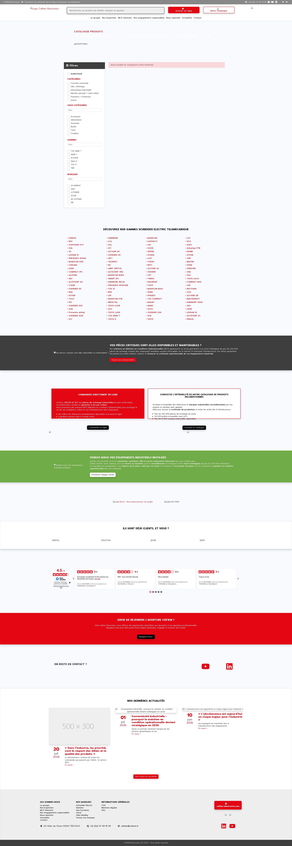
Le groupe (95, 17)
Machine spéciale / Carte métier (85, 93)
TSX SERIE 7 (76, 151)
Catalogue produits (93, 46)
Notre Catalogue (218, 10)
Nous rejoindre (173, 17)
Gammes (71, 140)
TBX (72, 168)
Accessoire (75, 116)
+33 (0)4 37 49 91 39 (257, 2)
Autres (74, 100)
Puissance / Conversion (81, 97)
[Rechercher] (162, 10)
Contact (198, 17)
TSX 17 (74, 164)
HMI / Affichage (78, 86)
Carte (73, 130)
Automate (75, 123)
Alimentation (76, 120)
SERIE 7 (74, 154)
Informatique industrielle (81, 90)
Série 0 (74, 161)
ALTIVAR (74, 158)
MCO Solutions (125, 17)
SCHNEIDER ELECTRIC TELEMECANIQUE (127, 46)
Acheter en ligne (183, 10)
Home (77, 46)
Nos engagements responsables (149, 17)
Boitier (73, 126)
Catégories (73, 79)
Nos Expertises (109, 17)
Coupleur (75, 133)
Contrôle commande (79, 83)
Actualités (187, 17)
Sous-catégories (77, 105)
